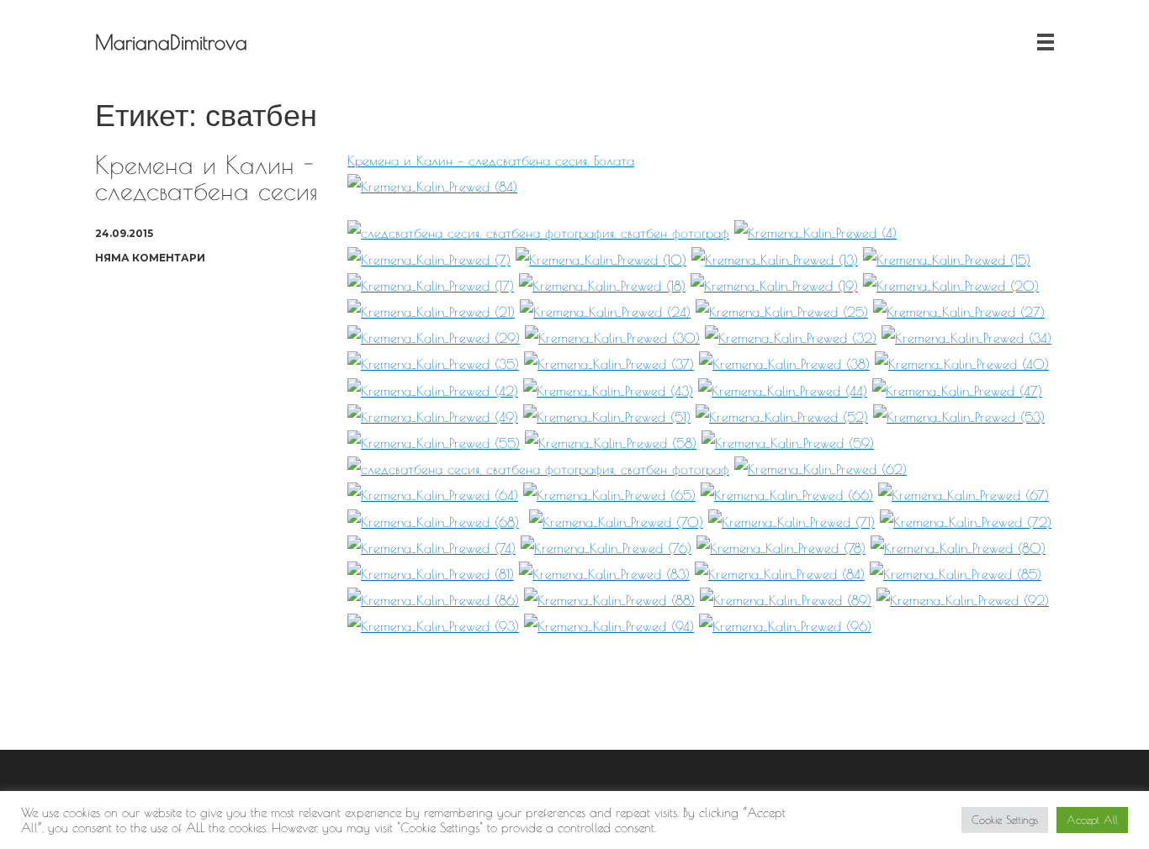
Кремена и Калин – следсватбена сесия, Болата (490, 160)
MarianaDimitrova (171, 42)
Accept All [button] (1092, 819)
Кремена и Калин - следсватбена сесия (206, 177)
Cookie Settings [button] (1005, 819)
